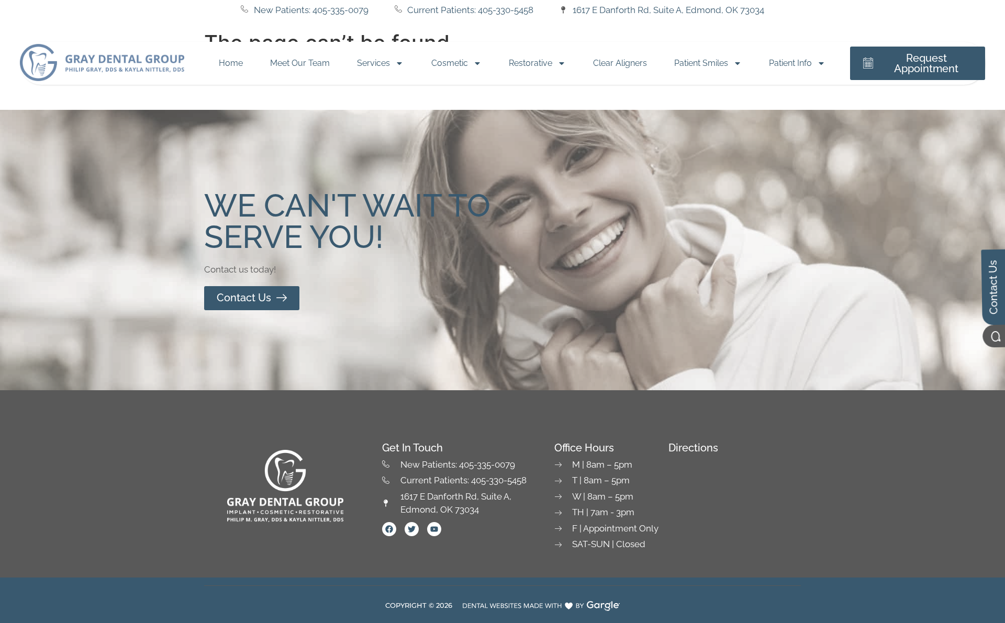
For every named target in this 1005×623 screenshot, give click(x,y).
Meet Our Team (300, 63)
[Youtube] (434, 529)
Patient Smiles (701, 63)
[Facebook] (389, 529)
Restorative (530, 63)
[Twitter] (412, 529)
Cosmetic (449, 63)
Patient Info (790, 63)
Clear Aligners (620, 63)
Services (373, 63)
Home (231, 63)
